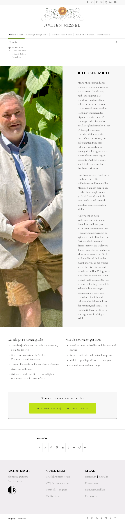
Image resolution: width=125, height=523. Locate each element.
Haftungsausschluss (95, 489)
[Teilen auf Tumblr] (68, 447)
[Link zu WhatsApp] (110, 2)
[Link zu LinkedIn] (92, 2)
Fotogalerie (16, 57)
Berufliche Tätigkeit (56, 489)
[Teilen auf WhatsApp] (51, 447)
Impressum (90, 476)
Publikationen (53, 496)
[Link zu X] (97, 2)
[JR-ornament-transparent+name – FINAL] (62, 18)
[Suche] (115, 42)
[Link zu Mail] (115, 2)
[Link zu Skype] (106, 2)
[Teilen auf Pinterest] (57, 447)
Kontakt (103, 476)
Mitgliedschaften (19, 54)
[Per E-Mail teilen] (85, 447)
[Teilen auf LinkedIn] (62, 447)
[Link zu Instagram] (101, 2)
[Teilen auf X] (45, 447)
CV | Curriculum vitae (57, 483)
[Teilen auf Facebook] (40, 447)
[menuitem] (16, 34)
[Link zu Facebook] (87, 2)
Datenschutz (91, 483)
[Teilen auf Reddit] (79, 447)
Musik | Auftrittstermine (58, 476)
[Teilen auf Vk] (74, 447)
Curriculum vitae (19, 50)
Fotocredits (91, 496)
